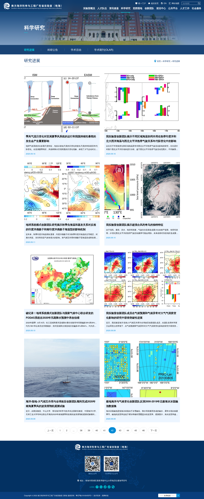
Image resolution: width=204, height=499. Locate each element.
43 (120, 430)
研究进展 (29, 50)
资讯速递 (114, 8)
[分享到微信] (113, 487)
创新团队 (149, 8)
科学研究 (125, 8)
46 (143, 430)
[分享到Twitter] (105, 487)
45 (135, 430)
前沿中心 (161, 8)
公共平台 (173, 8)
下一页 (154, 430)
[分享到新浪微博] (109, 487)
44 (128, 430)
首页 (159, 61)
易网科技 (105, 495)
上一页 (50, 430)
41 (104, 430)
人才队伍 (102, 8)
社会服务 (196, 8)
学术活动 (76, 49)
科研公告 (52, 49)
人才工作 (184, 8)
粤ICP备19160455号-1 (84, 495)
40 (97, 430)
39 (89, 430)
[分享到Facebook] (97, 487)
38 (81, 430)
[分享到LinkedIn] (101, 487)
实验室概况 (89, 8)
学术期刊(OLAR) (103, 49)
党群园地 (137, 8)
